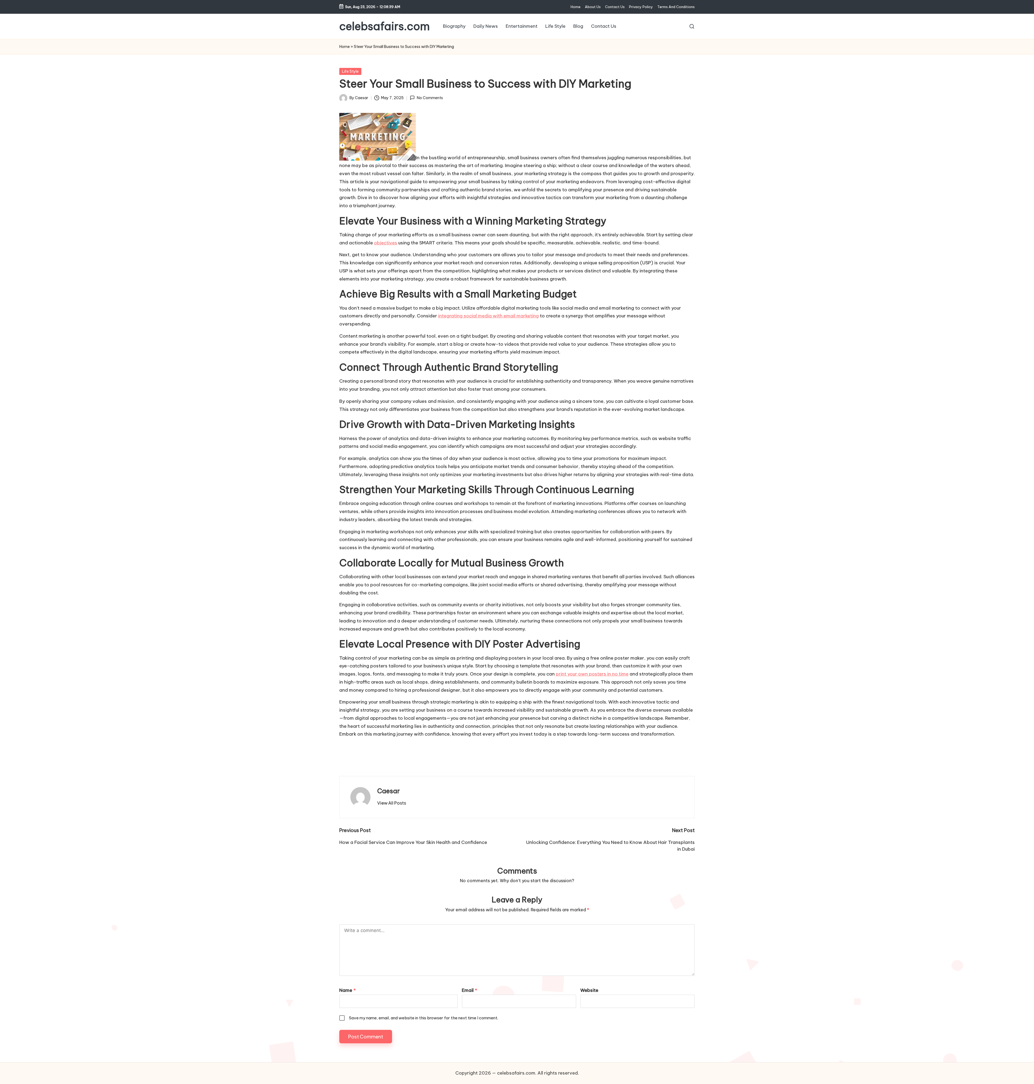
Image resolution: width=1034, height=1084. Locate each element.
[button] (391, 803)
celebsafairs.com (384, 26)
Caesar (388, 791)
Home (344, 46)
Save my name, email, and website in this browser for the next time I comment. (423, 1017)
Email (469, 990)
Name (347, 990)
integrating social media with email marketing (488, 316)
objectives (385, 243)
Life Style (350, 71)
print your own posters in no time (592, 674)
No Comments (430, 97)
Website (589, 990)
